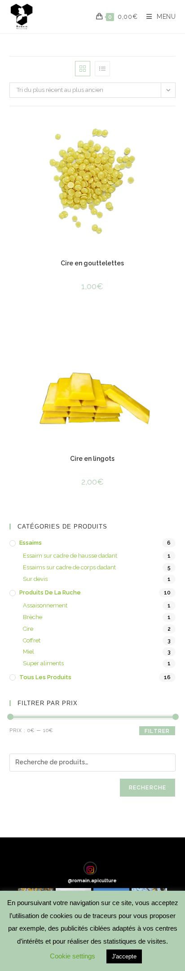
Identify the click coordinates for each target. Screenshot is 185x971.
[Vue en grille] (82, 68)
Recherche (148, 788)
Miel (28, 651)
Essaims (30, 542)
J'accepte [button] (124, 956)
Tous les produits (45, 677)
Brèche (32, 617)
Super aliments (43, 663)
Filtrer (157, 731)
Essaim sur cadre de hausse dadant (70, 555)
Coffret (31, 640)
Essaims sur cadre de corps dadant (69, 567)
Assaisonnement (45, 605)
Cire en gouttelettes (92, 263)
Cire (28, 628)
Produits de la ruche (50, 592)
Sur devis (35, 579)
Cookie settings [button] (72, 956)
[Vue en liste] (102, 68)
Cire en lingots (92, 458)
